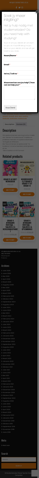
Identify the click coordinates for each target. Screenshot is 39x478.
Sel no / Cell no (11, 74)
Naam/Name (10, 56)
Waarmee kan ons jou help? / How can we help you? (19, 84)
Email (7, 65)
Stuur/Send (10, 107)
